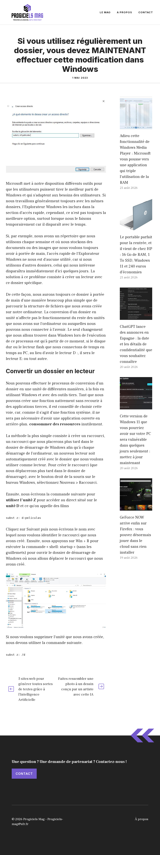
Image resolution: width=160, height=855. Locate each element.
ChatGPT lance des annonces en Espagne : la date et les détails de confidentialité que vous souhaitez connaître (136, 344)
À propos (141, 819)
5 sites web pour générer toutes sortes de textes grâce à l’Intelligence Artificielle (35, 689)
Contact (145, 12)
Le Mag (105, 12)
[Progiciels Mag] (27, 12)
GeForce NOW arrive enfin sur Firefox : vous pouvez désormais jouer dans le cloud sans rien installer (135, 535)
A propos (124, 12)
